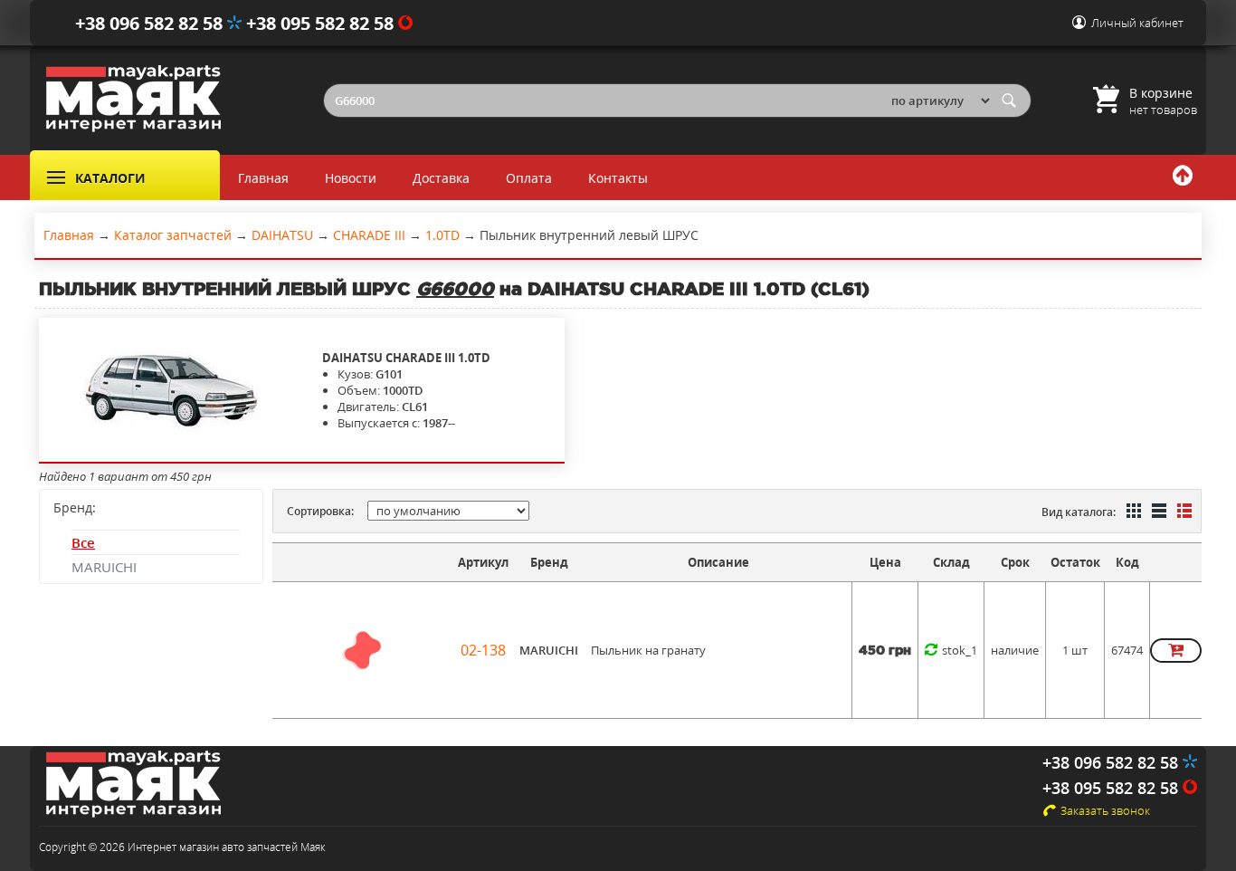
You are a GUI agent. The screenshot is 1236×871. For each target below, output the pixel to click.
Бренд (549, 562)
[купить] (1176, 650)
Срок (1015, 562)
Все (83, 542)
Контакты (618, 178)
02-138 (483, 650)
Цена (885, 562)
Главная (263, 178)
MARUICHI (104, 567)
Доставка (441, 178)
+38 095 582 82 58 (322, 23)
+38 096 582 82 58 (151, 23)
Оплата (529, 178)
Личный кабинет (1137, 22)
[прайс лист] (1183, 512)
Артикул (483, 562)
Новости (350, 178)
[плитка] (1132, 512)
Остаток (1075, 562)
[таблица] (1157, 512)
